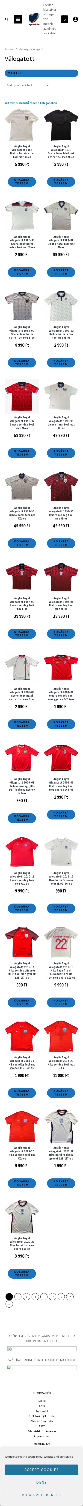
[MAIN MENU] (18, 19)
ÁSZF (42, 1426)
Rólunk (42, 1401)
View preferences (41, 1495)
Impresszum (42, 1436)
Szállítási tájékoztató (42, 1416)
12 (52, 1296)
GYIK (42, 1406)
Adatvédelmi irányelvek (42, 1431)
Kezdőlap (10, 49)
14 (70, 1296)
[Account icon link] (75, 19)
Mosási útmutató (42, 1421)
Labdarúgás (24, 49)
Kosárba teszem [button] (22, 181)
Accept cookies (41, 1470)
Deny (41, 1482)
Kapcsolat (42, 1411)
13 (61, 1296)
